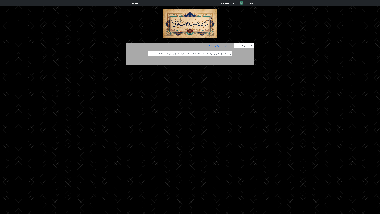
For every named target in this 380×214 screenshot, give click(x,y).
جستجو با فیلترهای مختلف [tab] (220, 45)
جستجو (190, 61)
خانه (232, 3)
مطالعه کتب (225, 3)
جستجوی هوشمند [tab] (243, 45)
